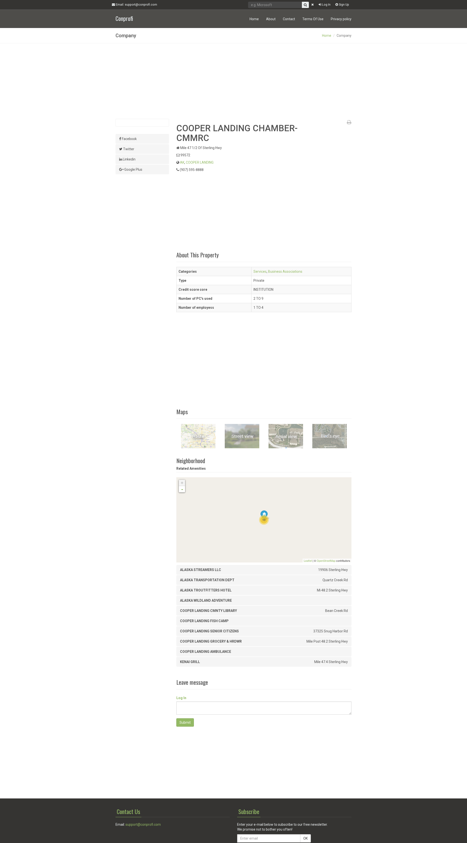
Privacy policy (341, 19)
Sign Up (343, 4)
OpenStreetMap (326, 560)
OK (305, 838)
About (271, 19)
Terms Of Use (312, 19)
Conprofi (124, 18)
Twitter (128, 149)
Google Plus (133, 169)
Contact (289, 19)
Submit (185, 722)
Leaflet (308, 560)
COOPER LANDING (200, 162)
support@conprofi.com (143, 824)
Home (254, 19)
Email (136, 4)
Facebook (129, 139)
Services (260, 271)
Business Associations (285, 271)
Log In (326, 4)
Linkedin (128, 159)
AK (182, 162)
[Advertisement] (233, 81)
